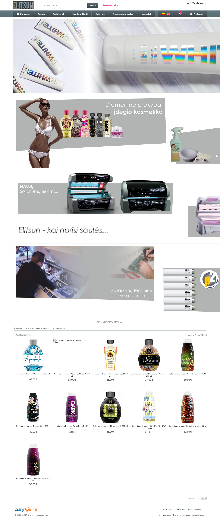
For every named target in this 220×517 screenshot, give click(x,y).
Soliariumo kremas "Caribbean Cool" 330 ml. (110, 375)
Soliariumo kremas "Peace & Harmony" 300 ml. (187, 375)
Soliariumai (58, 14)
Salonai (41, 14)
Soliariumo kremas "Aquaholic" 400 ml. (33, 374)
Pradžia (26, 328)
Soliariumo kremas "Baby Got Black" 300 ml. (71, 375)
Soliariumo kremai (39, 328)
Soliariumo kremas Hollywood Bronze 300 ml (33, 479)
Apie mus (100, 14)
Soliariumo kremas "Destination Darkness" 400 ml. (149, 375)
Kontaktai (146, 14)
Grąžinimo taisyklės (195, 509)
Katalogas (25, 14)
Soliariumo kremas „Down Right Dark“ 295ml (72, 427)
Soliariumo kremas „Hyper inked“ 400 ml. (110, 426)
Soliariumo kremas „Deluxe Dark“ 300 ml (33, 426)
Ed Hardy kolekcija (57, 328)
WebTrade (199, 515)
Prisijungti (198, 14)
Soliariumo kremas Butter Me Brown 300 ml (187, 426)
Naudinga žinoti (80, 14)
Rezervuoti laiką (110, 5)
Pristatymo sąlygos (177, 509)
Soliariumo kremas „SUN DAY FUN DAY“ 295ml (149, 427)
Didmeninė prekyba (123, 14)
